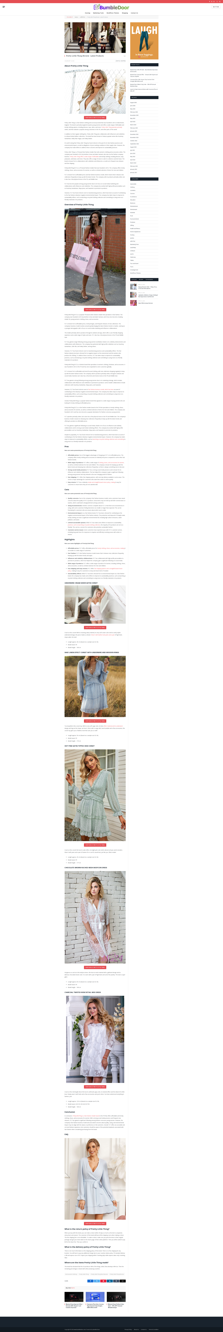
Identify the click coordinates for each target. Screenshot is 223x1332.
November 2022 (134, 137)
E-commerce (133, 196)
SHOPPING (123, 61)
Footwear (132, 222)
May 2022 (132, 156)
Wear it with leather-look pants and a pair (102, 635)
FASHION (132, 212)
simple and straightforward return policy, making (101, 482)
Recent (141, 279)
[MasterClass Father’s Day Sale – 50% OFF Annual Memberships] (116, 1297)
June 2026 (132, 105)
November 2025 (134, 115)
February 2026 (134, 112)
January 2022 (133, 169)
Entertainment (134, 206)
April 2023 (132, 121)
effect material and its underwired (113, 726)
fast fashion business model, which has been (101, 389)
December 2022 (134, 134)
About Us (136, 1329)
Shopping (125, 13)
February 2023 (134, 128)
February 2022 (134, 166)
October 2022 (133, 140)
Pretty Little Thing (84, 1274)
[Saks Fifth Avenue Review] (133, 303)
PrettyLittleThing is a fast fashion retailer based (86, 1116)
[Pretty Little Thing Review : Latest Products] (95, 37)
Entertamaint (133, 209)
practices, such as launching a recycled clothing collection (84, 525)
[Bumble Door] (111, 7)
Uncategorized (134, 270)
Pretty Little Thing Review (117, 1274)
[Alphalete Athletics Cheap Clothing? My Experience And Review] (133, 295)
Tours (131, 266)
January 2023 (133, 131)
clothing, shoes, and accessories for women (111, 462)
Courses (132, 193)
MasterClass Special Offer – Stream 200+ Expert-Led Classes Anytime (74, 1305)
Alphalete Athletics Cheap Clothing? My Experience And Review (148, 295)
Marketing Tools (98, 13)
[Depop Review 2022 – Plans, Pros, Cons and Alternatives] (133, 286)
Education (132, 200)
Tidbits (132, 260)
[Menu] (4, 7)
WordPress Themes (113, 13)
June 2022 (132, 153)
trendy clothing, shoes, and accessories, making (110, 548)
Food (131, 216)
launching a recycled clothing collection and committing (108, 439)
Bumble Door (96, 1329)
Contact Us (134, 13)
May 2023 (132, 118)
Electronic (132, 203)
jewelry (132, 238)
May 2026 (132, 109)
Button (216, 7)
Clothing (132, 187)
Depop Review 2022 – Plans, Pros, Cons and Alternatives (147, 287)
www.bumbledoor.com (80, 1329)
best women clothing (71, 1274)
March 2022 (133, 163)
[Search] (219, 1)
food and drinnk (134, 219)
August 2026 (133, 102)
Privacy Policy (128, 1329)
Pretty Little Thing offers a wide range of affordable (84, 156)
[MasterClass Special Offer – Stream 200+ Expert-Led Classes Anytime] (74, 1297)
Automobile (133, 184)
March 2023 (133, 124)
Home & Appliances (135, 231)
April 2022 (132, 160)
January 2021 (133, 172)
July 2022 (132, 150)
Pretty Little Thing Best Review (99, 1274)
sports (132, 254)
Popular (134, 279)
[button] (95, 117)
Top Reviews (149, 279)
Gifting (132, 225)
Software (132, 251)
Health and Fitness (135, 228)
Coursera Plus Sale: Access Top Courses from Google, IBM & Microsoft (95, 1305)
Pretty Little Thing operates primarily (111, 127)
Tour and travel (134, 263)
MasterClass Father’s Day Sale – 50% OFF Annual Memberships (116, 1305)
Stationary (133, 257)
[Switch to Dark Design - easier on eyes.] (217, 1)
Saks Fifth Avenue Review (145, 303)
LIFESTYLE (118, 61)
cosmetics (132, 190)
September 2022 (134, 144)
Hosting (87, 13)
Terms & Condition (153, 1329)
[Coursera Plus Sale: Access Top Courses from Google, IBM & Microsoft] (95, 1297)
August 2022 (133, 147)
